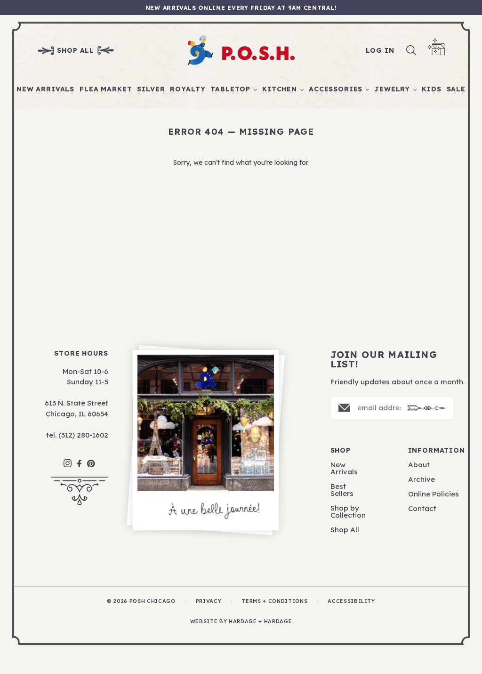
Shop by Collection (348, 511)
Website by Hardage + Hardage (241, 621)
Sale (456, 89)
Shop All (344, 529)
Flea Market (106, 89)
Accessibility (351, 601)
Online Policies (433, 493)
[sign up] (427, 408)
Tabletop (230, 89)
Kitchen (279, 89)
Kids (431, 89)
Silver (151, 89)
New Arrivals (45, 89)
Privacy (209, 601)
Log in (380, 50)
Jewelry (392, 89)
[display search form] (411, 50)
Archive (421, 479)
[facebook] (79, 459)
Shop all (75, 50)
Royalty (187, 89)
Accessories (335, 89)
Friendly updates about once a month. (397, 381)
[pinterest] (91, 458)
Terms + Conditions (274, 601)
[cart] (436, 47)
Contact (422, 508)
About (419, 464)
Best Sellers (341, 490)
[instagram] (68, 458)
